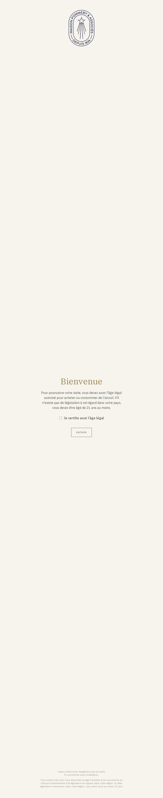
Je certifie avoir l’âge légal (84, 418)
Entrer (81, 432)
